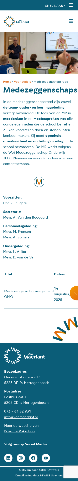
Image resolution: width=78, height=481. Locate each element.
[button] (71, 5)
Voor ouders (22, 82)
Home (7, 82)
